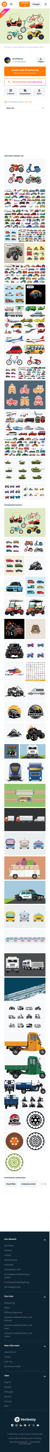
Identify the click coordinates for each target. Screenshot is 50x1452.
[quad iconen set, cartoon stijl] (12, 564)
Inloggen (36, 4)
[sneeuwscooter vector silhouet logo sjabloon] (14, 694)
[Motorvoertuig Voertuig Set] (24, 176)
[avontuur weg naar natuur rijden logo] (14, 821)
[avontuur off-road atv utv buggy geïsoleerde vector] (14, 353)
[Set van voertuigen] (14, 291)
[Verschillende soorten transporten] (24, 496)
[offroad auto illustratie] (14, 842)
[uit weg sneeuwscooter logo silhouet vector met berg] (14, 988)
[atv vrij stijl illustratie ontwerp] (17, 1409)
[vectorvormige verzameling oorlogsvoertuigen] (24, 542)
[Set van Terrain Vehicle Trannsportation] (24, 612)
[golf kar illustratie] (14, 758)
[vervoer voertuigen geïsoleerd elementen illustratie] (17, 1028)
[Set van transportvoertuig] (24, 201)
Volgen (41, 61)
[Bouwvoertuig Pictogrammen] (16, 581)
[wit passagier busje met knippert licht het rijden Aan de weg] (13, 945)
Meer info (10, 111)
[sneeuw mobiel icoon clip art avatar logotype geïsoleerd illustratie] (14, 884)
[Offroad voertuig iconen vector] (24, 467)
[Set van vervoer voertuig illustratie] (10, 238)
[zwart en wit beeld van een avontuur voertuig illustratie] (34, 946)
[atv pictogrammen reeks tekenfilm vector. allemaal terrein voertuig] (14, 863)
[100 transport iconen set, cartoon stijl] (14, 906)
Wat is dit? (28, 102)
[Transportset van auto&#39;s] (14, 673)
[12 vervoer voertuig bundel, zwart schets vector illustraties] (24, 1293)
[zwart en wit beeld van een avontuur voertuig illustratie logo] (14, 967)
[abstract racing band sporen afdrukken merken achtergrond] (24, 1266)
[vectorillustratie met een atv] (14, 270)
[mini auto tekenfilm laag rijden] (14, 715)
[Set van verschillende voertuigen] (24, 409)
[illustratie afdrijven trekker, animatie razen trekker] (32, 1007)
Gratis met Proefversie (25, 71)
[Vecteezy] (4, 4)
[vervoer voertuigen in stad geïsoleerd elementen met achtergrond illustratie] (24, 1047)
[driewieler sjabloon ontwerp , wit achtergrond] (24, 1320)
